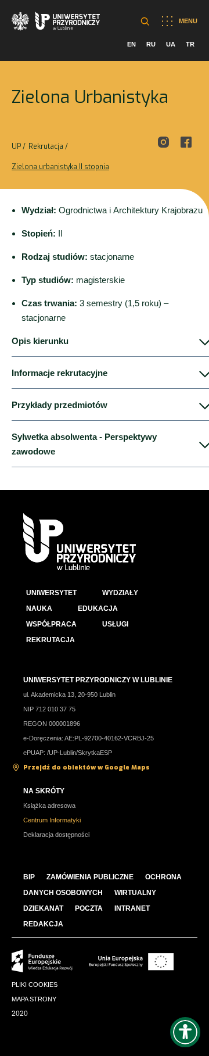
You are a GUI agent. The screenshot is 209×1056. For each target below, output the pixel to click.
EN (131, 44)
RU (151, 44)
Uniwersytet (51, 593)
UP (16, 146)
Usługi (115, 624)
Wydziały (120, 593)
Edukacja (98, 608)
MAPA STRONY (34, 999)
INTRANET (132, 908)
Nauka (39, 608)
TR (190, 44)
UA (170, 44)
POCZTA (89, 908)
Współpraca (51, 624)
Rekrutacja (45, 146)
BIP (29, 877)
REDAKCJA (43, 924)
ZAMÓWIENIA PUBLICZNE (90, 877)
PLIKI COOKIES (34, 984)
